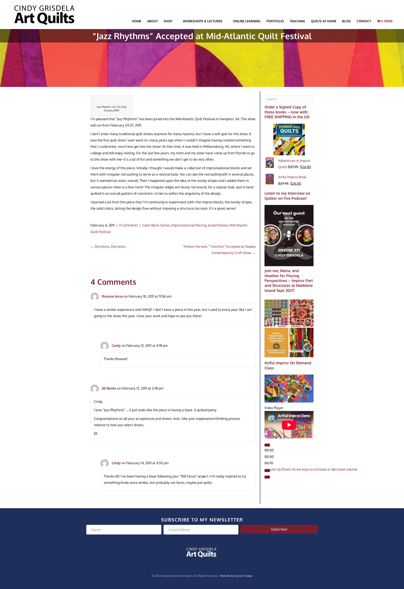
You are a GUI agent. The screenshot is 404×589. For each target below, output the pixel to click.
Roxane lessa (112, 296)
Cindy (116, 345)
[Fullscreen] (267, 477)
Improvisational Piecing (188, 225)
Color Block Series (156, 225)
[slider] (314, 469)
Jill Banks (109, 388)
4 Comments (128, 225)
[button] (279, 529)
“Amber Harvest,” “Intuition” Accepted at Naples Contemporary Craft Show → (219, 249)
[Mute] (267, 470)
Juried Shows (218, 225)
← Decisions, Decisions (107, 246)
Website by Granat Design (236, 575)
